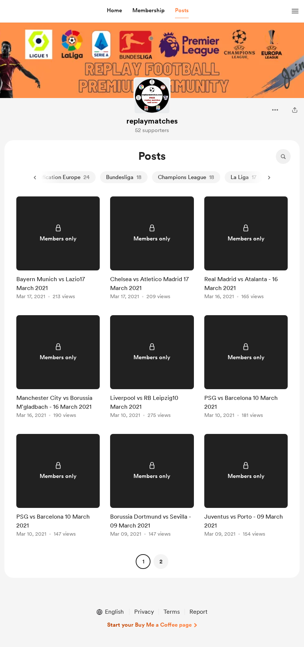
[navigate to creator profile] (152, 95)
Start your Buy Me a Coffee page (149, 624)
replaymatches (152, 121)
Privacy (144, 611)
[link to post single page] (58, 249)
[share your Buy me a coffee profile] (294, 110)
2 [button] (160, 561)
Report (198, 611)
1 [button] (143, 561)
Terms (171, 611)
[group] (58, 249)
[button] (114, 11)
